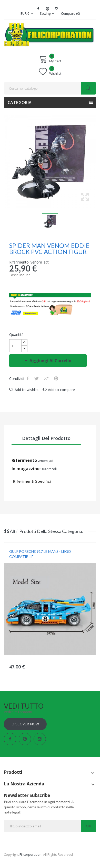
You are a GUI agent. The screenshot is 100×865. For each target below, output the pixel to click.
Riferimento (24, 460)
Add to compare (61, 389)
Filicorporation (30, 854)
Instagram (57, 9)
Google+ (47, 378)
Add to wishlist (27, 389)
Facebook (38, 9)
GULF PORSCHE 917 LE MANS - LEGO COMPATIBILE (40, 554)
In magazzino (25, 468)
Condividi (28, 378)
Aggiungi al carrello (50, 360)
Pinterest (47, 9)
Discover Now (25, 724)
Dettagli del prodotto (46, 438)
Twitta (37, 378)
